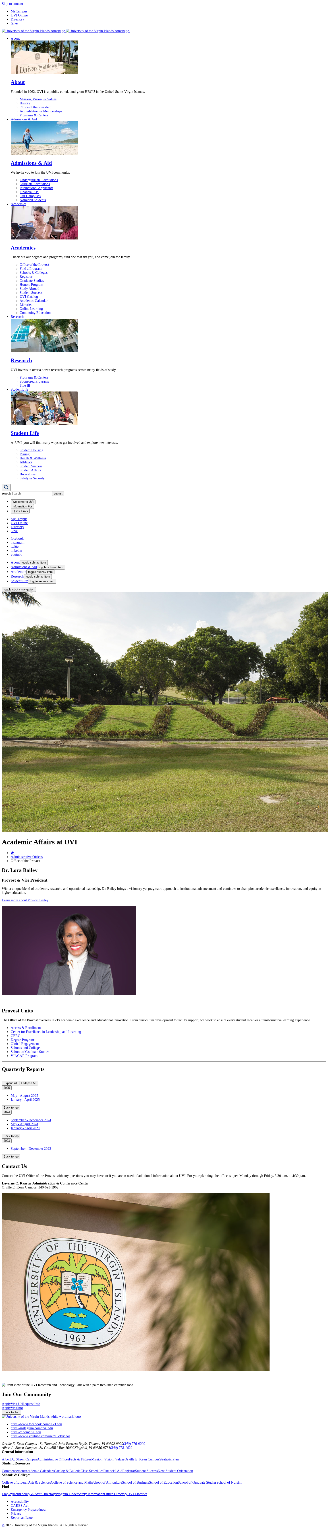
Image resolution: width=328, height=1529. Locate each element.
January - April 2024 (25, 1128)
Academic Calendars (39, 1471)
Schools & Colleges (34, 272)
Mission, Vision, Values (108, 1459)
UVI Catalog (29, 296)
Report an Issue (22, 1517)
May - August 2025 (24, 1095)
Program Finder (67, 1494)
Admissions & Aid (24, 119)
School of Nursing (229, 1482)
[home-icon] (12, 853)
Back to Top (11, 1412)
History (25, 103)
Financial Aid (29, 192)
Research (17, 316)
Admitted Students (33, 200)
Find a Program (31, 268)
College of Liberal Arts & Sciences (26, 1482)
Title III (25, 385)
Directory (17, 19)
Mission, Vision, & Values (38, 99)
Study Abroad (29, 288)
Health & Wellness (33, 458)
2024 (7, 1112)
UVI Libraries (137, 1494)
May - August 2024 (24, 1124)
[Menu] (6, 487)
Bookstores (27, 474)
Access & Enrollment (26, 1028)
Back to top (11, 1107)
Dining (24, 454)
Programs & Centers (34, 115)
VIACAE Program (24, 1056)
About (15, 38)
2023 (7, 1140)
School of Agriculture (107, 1482)
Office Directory (115, 1494)
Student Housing (31, 450)
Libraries (26, 304)
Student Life (19, 389)
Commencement (13, 1471)
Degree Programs (23, 1040)
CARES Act (19, 1505)
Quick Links (20, 511)
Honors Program (31, 284)
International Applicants (36, 188)
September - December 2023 (31, 1148)
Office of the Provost (34, 264)
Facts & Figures (80, 1459)
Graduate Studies (32, 280)
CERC (15, 1036)
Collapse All (28, 1083)
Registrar (26, 276)
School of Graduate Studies (30, 1052)
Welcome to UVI (23, 501)
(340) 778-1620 (121, 1448)
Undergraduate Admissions (39, 180)
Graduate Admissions (35, 184)
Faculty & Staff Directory (38, 1494)
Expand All (10, 1083)
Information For (22, 506)
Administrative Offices (27, 857)
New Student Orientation (175, 1471)
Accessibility (20, 1501)
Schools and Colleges (26, 1048)
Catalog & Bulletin (67, 1471)
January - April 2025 (25, 1099)
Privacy (16, 1513)
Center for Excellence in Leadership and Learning (46, 1032)
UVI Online (19, 15)
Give (14, 23)
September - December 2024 (31, 1120)
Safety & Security (32, 478)
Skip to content (12, 4)
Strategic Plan (169, 1459)
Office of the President (35, 107)
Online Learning (31, 308)
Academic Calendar (34, 300)
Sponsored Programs (34, 381)
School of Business (135, 1482)
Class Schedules (92, 1471)
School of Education (163, 1482)
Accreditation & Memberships (41, 111)
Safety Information (91, 1494)
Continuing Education (35, 312)
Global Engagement (25, 1044)
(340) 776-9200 (134, 1444)
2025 (7, 1087)
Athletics (26, 462)
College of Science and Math (71, 1482)
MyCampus (19, 11)
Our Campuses (30, 196)
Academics (18, 204)
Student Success (31, 292)
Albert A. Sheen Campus (19, 1459)
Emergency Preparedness (28, 1509)
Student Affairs (30, 470)
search (6, 493)
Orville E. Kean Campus (142, 1459)
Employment (11, 1494)
